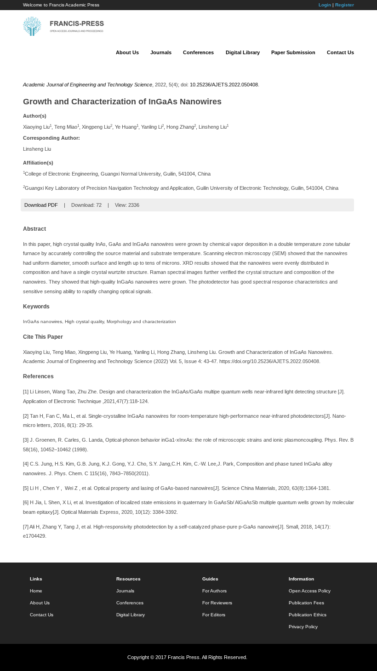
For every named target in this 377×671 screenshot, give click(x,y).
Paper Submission (293, 52)
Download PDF (41, 205)
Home (36, 590)
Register (344, 4)
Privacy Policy (303, 626)
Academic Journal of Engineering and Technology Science (87, 84)
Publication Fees (306, 602)
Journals (160, 52)
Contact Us (340, 52)
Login (325, 4)
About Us (127, 52)
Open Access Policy (310, 590)
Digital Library (243, 52)
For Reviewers (217, 602)
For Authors (214, 590)
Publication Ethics (307, 614)
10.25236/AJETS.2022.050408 (224, 84)
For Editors (213, 614)
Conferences (198, 52)
